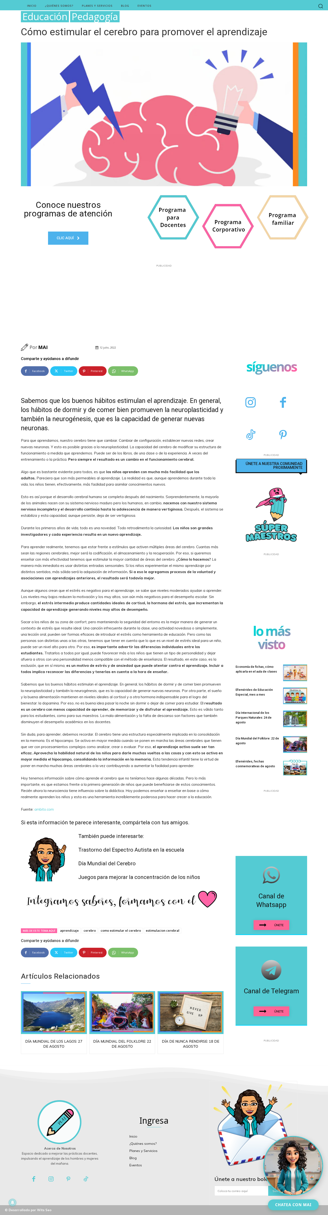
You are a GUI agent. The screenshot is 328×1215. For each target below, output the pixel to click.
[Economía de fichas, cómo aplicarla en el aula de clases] (295, 672)
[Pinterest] (283, 435)
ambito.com (44, 809)
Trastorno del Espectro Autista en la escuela (131, 850)
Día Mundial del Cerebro (107, 863)
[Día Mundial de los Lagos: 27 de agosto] (54, 1012)
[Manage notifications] (12, 1202)
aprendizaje (69, 930)
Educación (44, 16)
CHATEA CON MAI (293, 1204)
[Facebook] (283, 403)
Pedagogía (95, 16)
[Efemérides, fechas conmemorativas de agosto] (295, 767)
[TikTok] (251, 435)
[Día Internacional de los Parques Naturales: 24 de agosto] (295, 718)
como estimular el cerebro (121, 930)
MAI (43, 347)
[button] (320, 5)
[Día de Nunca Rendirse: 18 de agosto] (191, 1012)
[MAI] (25, 347)
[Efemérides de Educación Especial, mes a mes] (295, 695)
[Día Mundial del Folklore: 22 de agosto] (122, 1012)
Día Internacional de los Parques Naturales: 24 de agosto (254, 717)
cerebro (90, 930)
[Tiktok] (86, 1179)
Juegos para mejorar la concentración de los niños (139, 877)
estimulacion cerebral (162, 930)
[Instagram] (251, 403)
